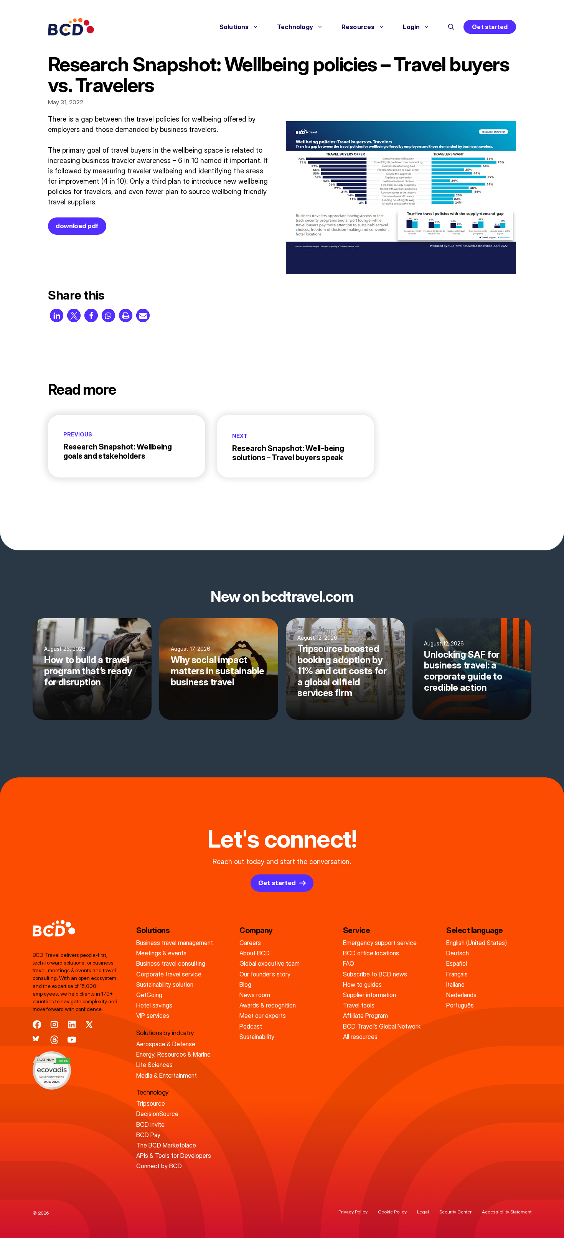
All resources (360, 1036)
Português (460, 1005)
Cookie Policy (392, 1212)
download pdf (77, 226)
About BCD (254, 953)
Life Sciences (154, 1064)
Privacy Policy (353, 1212)
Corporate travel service (168, 974)
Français (457, 974)
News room (254, 995)
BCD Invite (150, 1124)
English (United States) (476, 943)
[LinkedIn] (72, 1024)
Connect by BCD (159, 1166)
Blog (245, 984)
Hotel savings (154, 1005)
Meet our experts (262, 1015)
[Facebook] (37, 1024)
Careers (250, 943)
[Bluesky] (37, 1040)
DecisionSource (157, 1114)
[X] (89, 1024)
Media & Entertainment (166, 1075)
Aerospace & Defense (165, 1044)
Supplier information (369, 995)
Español (456, 963)
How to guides (362, 984)
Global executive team (269, 963)
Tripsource (150, 1103)
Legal (423, 1212)
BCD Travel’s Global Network (382, 1026)
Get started (490, 27)
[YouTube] (72, 1040)
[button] (451, 26)
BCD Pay (148, 1135)
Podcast (250, 1026)
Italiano (455, 984)
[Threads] (54, 1040)
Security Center (455, 1212)
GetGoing (149, 995)
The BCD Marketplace (166, 1145)
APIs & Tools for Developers (173, 1155)
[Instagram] (54, 1024)
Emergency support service (380, 943)
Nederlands (461, 995)
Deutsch (457, 953)
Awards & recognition (267, 1005)
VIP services (152, 1015)
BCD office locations (371, 953)
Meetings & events (161, 953)
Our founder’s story (264, 974)
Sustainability (256, 1036)
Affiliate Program (365, 1015)
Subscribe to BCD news (375, 974)
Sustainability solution (164, 984)
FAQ (348, 963)
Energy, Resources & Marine (173, 1054)
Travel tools (358, 1005)
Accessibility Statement (506, 1212)
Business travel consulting (170, 963)
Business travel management (174, 943)
